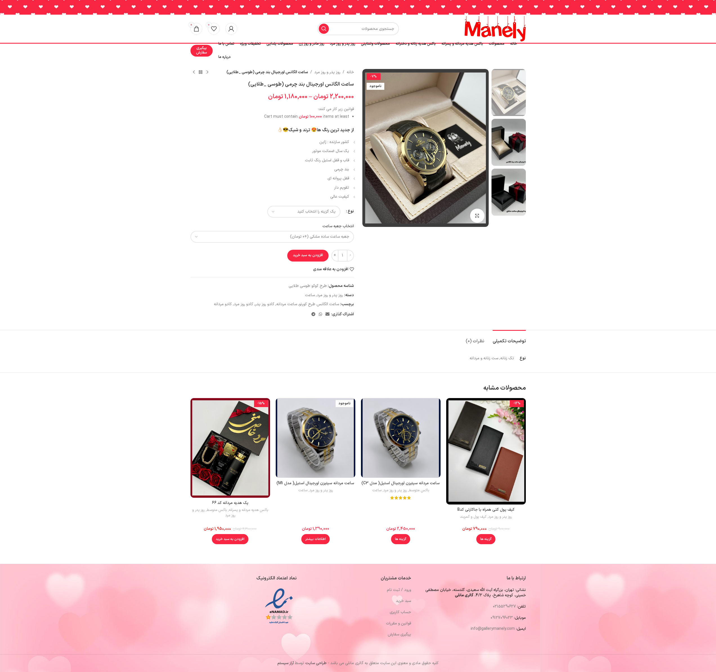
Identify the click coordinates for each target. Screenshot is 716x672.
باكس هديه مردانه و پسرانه (248, 510)
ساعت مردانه (286, 304)
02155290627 (504, 607)
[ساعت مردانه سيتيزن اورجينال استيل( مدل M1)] (315, 438)
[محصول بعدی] (193, 72)
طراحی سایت (316, 663)
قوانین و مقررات (398, 623)
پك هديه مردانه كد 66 (230, 503)
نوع (351, 211)
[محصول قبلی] (207, 72)
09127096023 (502, 618)
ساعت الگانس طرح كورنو (319, 304)
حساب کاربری (400, 612)
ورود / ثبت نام (399, 590)
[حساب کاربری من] (231, 28)
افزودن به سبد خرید (308, 255)
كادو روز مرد (243, 304)
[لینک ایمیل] (327, 315)
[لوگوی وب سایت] (495, 29)
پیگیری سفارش (201, 50)
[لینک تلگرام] (313, 315)
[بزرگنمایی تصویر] (477, 216)
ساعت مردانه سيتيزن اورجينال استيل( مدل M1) (315, 483)
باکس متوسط (419, 490)
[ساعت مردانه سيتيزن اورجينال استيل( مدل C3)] (401, 438)
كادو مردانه (223, 304)
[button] (230, 539)
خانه (350, 72)
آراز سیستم (285, 663)
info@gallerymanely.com (493, 629)
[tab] (509, 338)
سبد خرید (403, 601)
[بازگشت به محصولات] (200, 72)
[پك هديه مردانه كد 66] (230, 448)
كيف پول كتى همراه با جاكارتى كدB (486, 510)
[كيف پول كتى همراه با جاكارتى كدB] (486, 451)
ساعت (310, 295)
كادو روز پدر (264, 304)
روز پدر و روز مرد (327, 72)
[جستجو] (324, 29)
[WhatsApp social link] (320, 315)
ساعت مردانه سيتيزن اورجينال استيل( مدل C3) (401, 483)
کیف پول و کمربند (473, 517)
